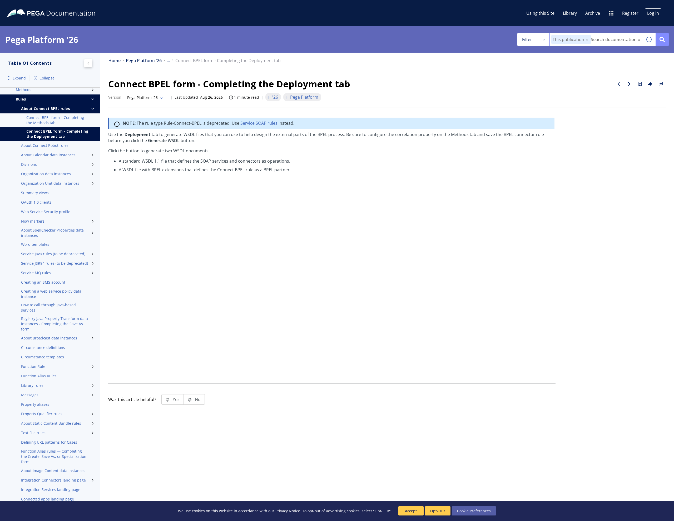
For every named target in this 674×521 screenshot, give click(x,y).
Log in (653, 13)
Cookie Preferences (474, 510)
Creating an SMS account (43, 282)
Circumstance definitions (43, 347)
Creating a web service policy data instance (51, 294)
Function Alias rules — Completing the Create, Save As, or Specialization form (53, 456)
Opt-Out (437, 510)
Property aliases (35, 404)
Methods (23, 89)
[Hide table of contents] (88, 63)
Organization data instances (46, 173)
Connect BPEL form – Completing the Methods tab (55, 120)
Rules (21, 99)
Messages (29, 394)
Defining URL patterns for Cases (49, 442)
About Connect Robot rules (44, 145)
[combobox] (596, 39)
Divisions (29, 164)
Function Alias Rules (39, 375)
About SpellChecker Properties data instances (52, 233)
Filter (527, 39)
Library (570, 13)
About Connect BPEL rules (45, 108)
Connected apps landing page (47, 499)
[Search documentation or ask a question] (662, 39)
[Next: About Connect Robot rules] (629, 84)
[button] (587, 40)
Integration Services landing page (50, 489)
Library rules (32, 385)
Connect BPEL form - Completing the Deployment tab (57, 134)
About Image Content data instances (53, 470)
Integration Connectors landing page (53, 480)
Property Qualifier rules (41, 413)
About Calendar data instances (48, 154)
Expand (19, 78)
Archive (592, 13)
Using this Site (540, 13)
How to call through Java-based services (48, 307)
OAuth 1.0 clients (36, 202)
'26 (275, 97)
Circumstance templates (42, 356)
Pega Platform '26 (144, 60)
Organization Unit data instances (50, 183)
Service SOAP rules (258, 123)
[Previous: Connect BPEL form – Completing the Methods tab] (618, 84)
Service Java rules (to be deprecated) (53, 253)
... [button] (168, 60)
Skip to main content (23, 6)
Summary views (35, 192)
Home (114, 60)
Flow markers (32, 221)
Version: (115, 97)
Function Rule (33, 366)
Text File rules (33, 432)
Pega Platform (304, 97)
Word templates (35, 244)
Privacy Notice (287, 510)
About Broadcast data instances (49, 337)
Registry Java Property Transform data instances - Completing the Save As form (54, 324)
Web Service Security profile (45, 211)
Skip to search (64, 6)
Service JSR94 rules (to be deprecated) (54, 263)
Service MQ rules (36, 272)
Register (630, 13)
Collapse (46, 78)
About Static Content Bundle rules (51, 423)
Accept (411, 510)
